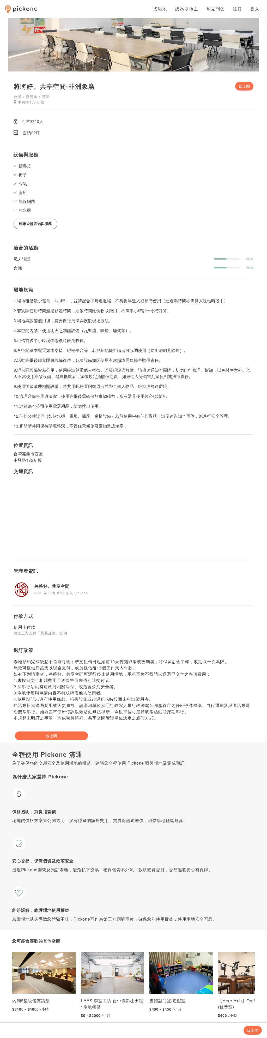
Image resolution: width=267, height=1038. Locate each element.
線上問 (244, 86)
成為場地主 (186, 9)
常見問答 (215, 9)
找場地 (160, 9)
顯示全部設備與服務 (35, 223)
